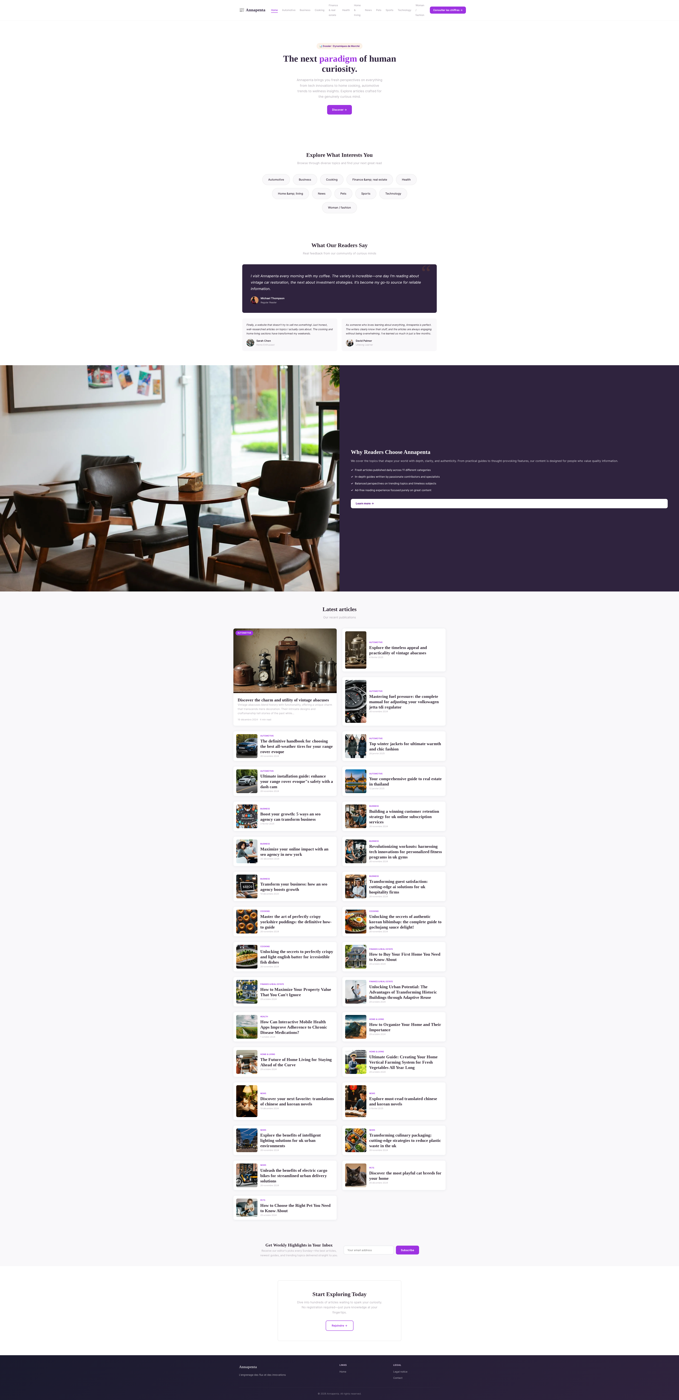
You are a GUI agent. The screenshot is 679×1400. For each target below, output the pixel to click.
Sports (389, 10)
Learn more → (365, 503)
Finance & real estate (333, 10)
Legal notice (400, 1371)
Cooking (319, 10)
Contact (397, 1377)
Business (305, 10)
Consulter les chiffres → (448, 10)
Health (346, 10)
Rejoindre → (339, 1325)
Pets (378, 10)
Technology (404, 10)
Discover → (339, 109)
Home (274, 10)
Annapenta (252, 10)
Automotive (288, 10)
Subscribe (407, 1250)
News (368, 10)
